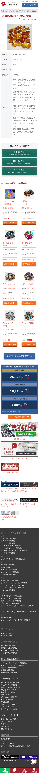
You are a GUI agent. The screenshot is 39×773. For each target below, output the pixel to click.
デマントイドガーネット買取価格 (12, 588)
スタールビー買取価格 (8, 574)
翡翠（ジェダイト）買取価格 (11, 601)
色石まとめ (17, 59)
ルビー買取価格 (6, 617)
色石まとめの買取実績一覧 (20, 356)
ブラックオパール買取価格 (10, 603)
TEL (14, 772)
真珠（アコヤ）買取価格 (9, 569)
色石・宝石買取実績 (10, 659)
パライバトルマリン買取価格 (11, 598)
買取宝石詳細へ (10, 222)
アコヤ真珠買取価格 (8, 541)
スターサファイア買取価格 (10, 572)
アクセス (4, 741)
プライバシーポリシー (8, 744)
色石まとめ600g (9, 284)
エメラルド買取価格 (8, 553)
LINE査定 (5, 772)
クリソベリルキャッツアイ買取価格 (13, 559)
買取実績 (34, 772)
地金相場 (24, 772)
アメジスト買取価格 (8, 543)
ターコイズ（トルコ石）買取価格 (12, 585)
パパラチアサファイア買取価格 (11, 596)
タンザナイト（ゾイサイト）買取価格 (14, 583)
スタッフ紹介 (7, 635)
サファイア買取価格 (8, 565)
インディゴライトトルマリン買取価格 (14, 550)
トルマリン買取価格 (8, 590)
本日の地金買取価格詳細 (19, 417)
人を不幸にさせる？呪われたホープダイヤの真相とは (9, 491)
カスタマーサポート (10, 715)
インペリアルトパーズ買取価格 (11, 548)
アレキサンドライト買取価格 (11, 546)
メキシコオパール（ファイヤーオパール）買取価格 (18, 612)
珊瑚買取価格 (5, 567)
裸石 (14, 64)
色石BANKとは (8, 633)
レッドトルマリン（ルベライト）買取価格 (15, 620)
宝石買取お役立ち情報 (11, 678)
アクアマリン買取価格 (8, 538)
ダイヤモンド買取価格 (10, 580)
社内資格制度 (5, 739)
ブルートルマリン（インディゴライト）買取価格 (17, 606)
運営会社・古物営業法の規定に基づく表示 (15, 746)
